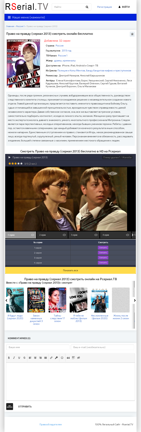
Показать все (70, 270)
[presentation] (9, 357)
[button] (9, 357)
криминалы (69, 60)
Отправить (25, 406)
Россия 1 (62, 55)
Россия (59, 45)
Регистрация (104, 6)
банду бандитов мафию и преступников (108, 70)
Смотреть (103, 247)
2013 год (66, 50)
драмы (58, 60)
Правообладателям (51, 424)
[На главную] (26, 7)
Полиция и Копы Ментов (71, 70)
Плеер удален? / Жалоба (117, 157)
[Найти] (87, 6)
